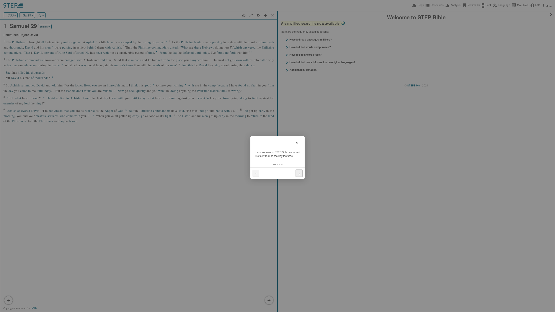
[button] (274, 164)
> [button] (299, 173)
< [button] (256, 173)
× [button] (296, 142)
